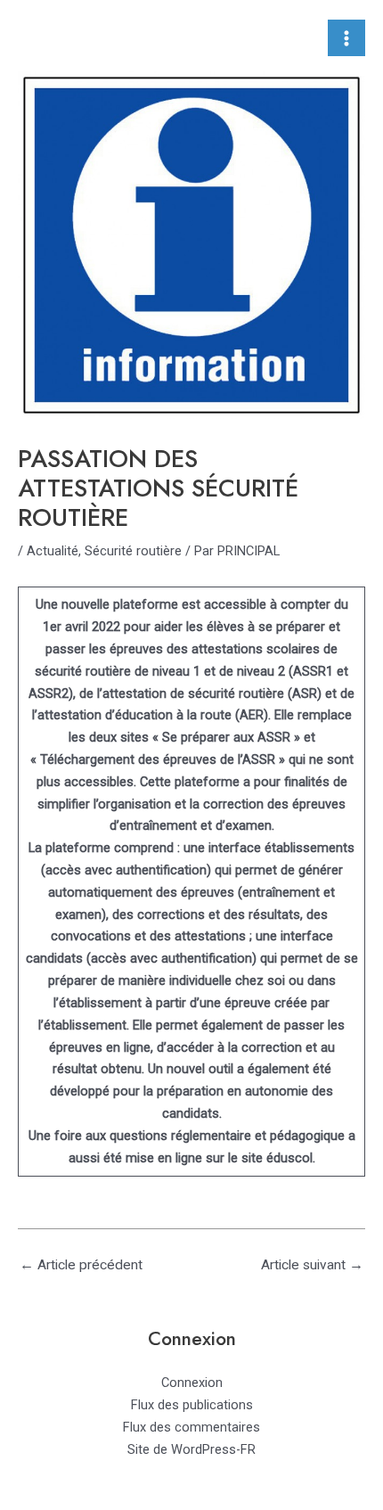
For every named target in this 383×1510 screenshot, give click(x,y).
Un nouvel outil (190, 1069)
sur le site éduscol (259, 1158)
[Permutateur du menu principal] (346, 38)
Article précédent (81, 1265)
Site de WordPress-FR (191, 1449)
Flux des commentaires (191, 1427)
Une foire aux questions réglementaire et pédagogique (187, 1136)
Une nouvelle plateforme (107, 604)
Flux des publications (192, 1405)
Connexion (192, 1383)
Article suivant (312, 1265)
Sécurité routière (133, 551)
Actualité (52, 551)
